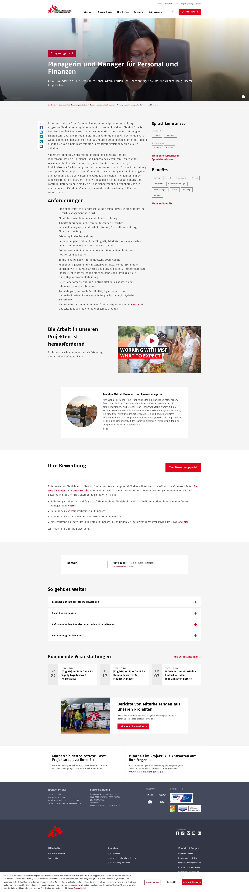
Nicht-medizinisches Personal (102, 105)
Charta (135, 304)
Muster (71, 505)
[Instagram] (183, 834)
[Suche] (173, 12)
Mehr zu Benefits (162, 203)
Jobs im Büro (53, 858)
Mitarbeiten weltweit (56, 854)
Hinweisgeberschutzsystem (189, 867)
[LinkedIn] (199, 834)
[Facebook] (177, 834)
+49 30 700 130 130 (56, 797)
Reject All (171, 882)
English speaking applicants (191, 4)
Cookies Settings (152, 882)
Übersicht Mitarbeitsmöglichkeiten (73, 105)
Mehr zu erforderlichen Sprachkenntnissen (165, 157)
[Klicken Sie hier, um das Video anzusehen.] (159, 349)
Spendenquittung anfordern (119, 863)
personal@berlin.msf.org (123, 566)
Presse (160, 4)
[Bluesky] (188, 834)
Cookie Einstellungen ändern (189, 863)
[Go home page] (59, 9)
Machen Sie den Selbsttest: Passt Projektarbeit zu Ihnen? (79, 758)
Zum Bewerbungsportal (183, 467)
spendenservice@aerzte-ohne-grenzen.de (65, 800)
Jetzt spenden (191, 12)
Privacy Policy (79, 888)
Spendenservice (114, 854)
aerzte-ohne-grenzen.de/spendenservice (64, 803)
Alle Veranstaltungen (186, 656)
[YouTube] (194, 834)
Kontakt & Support (172, 4)
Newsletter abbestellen (187, 858)
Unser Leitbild (81, 490)
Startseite (52, 105)
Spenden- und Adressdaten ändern (122, 858)
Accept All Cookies (192, 882)
